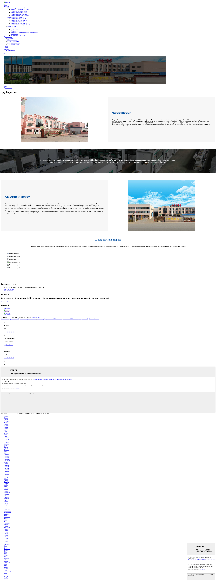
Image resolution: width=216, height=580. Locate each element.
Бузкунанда (14, 31)
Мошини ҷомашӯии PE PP (18, 18)
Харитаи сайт (36, 317)
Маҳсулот (7, 6)
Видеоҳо (6, 49)
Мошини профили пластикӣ (19, 14)
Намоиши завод (12, 38)
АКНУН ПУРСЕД (6, 301)
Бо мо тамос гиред (9, 50)
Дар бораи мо (8, 37)
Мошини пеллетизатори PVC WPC (21, 24)
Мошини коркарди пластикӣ (15, 17)
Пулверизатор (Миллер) (18, 35)
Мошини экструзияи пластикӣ (16, 8)
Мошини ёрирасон (12, 26)
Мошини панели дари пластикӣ (20, 15)
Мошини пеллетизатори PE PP (20, 20)
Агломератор (14, 34)
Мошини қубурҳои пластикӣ (19, 11)
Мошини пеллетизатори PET (19, 23)
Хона (5, 5)
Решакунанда (14, 29)
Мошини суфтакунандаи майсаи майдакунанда (24, 32)
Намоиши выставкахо (13, 43)
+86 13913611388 (9, 332)
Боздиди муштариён (13, 41)
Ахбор (6, 47)
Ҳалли (6, 46)
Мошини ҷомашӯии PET (18, 21)
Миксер (13, 28)
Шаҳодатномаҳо (12, 40)
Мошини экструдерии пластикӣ (20, 9)
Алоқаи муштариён (13, 44)
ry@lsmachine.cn (8, 345)
